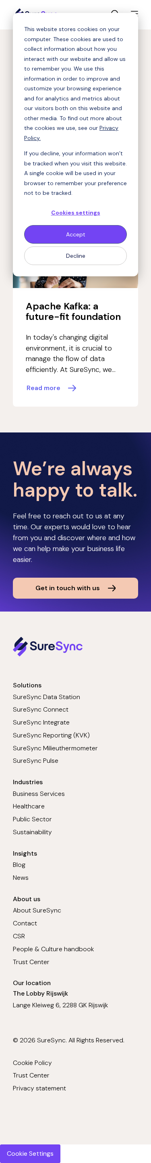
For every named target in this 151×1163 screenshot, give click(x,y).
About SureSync (37, 910)
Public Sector (32, 819)
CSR (19, 936)
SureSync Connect (40, 709)
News (21, 877)
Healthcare (29, 806)
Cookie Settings (30, 1153)
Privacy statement (39, 1088)
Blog (19, 864)
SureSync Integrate (41, 722)
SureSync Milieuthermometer (55, 748)
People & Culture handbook (53, 949)
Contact (25, 923)
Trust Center (31, 962)
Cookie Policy (32, 1063)
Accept (75, 234)
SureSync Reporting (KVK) (51, 735)
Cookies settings (75, 212)
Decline (75, 255)
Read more (43, 388)
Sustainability (32, 832)
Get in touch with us (67, 588)
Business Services (39, 793)
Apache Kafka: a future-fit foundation (73, 311)
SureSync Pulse (35, 760)
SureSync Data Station (46, 697)
